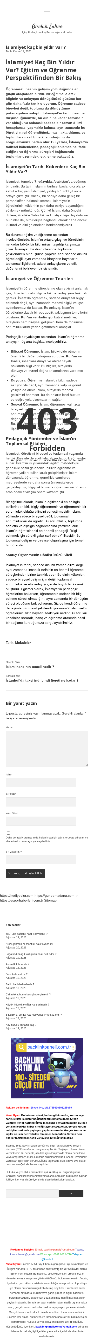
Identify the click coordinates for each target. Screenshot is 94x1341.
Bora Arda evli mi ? (16, 974)
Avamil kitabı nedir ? (17, 964)
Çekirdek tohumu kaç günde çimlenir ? (28, 994)
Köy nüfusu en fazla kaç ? (21, 1024)
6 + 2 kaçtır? (14, 851)
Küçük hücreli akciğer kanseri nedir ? (27, 1004)
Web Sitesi (12, 813)
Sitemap (50, 900)
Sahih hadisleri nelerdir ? (20, 984)
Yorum (9, 727)
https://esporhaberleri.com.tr (21, 900)
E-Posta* (11, 793)
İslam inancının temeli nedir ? (30, 667)
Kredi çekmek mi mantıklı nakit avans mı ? (30, 943)
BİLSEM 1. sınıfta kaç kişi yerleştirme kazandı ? (34, 1014)
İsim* (9, 774)
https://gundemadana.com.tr (56, 895)
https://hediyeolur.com (17, 895)
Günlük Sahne (47, 26)
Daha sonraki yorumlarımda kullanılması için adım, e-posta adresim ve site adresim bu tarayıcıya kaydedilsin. (47, 839)
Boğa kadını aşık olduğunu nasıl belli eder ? (31, 954)
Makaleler (23, 643)
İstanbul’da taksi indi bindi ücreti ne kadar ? (42, 680)
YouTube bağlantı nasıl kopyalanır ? (26, 933)
